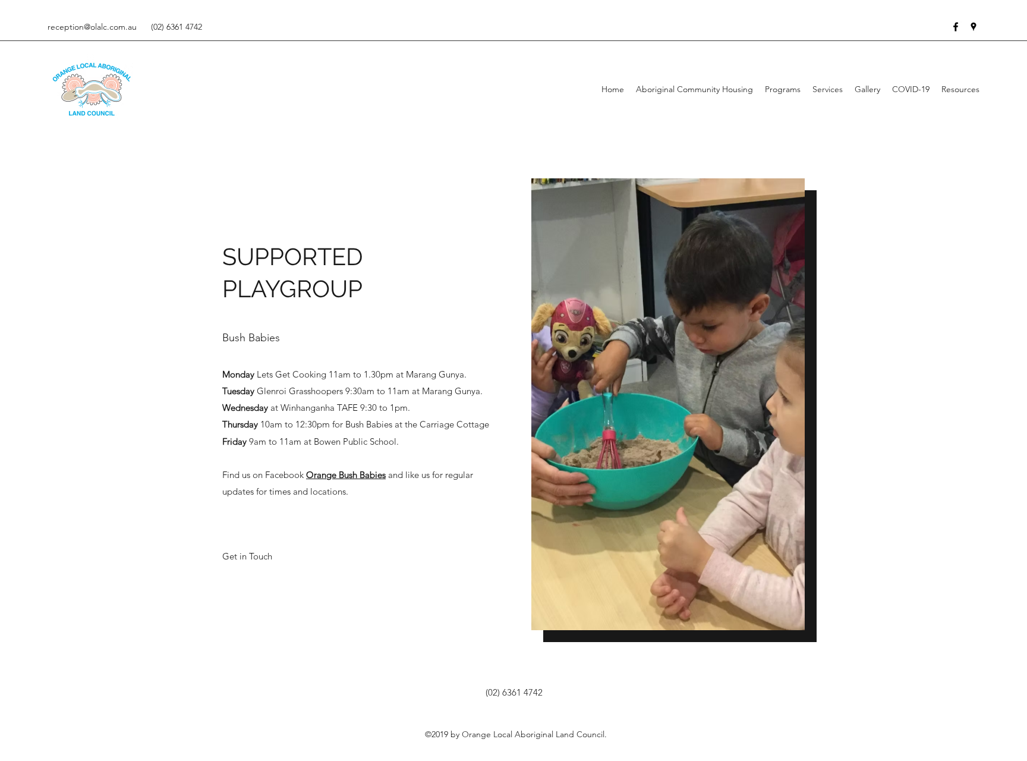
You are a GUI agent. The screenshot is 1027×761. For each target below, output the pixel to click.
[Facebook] (956, 27)
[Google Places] (973, 27)
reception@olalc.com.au (92, 26)
